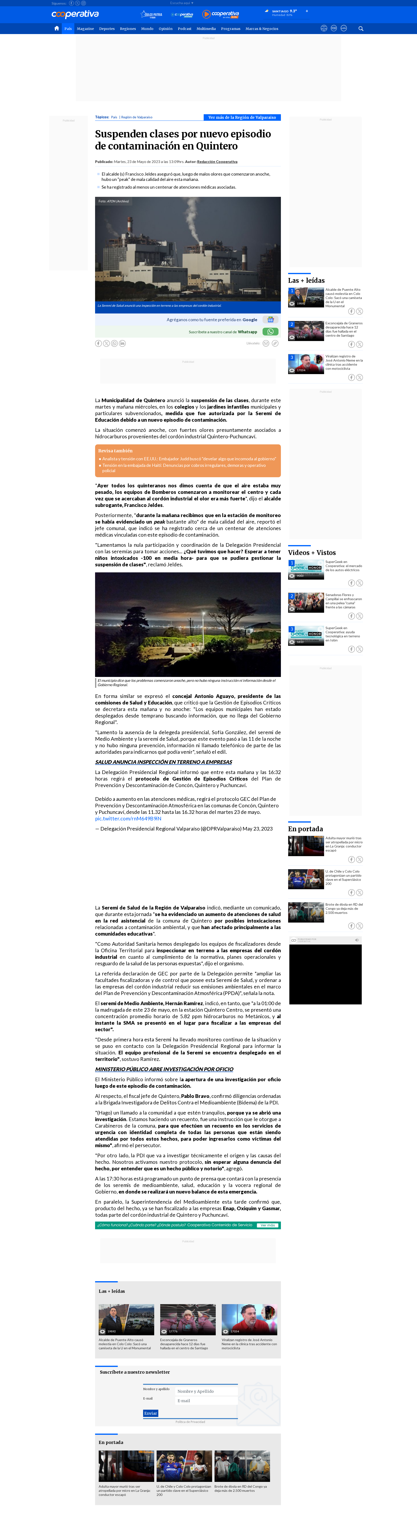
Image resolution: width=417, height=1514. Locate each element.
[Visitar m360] (334, 32)
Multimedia (206, 29)
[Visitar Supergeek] (344, 32)
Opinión (166, 29)
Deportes (107, 29)
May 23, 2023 (258, 828)
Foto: (102, 201)
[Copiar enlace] (275, 343)
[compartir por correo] (266, 343)
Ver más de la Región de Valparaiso (242, 117)
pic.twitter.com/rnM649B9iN (128, 818)
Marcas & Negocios (262, 29)
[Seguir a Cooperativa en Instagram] (83, 3)
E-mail (148, 1398)
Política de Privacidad (190, 1422)
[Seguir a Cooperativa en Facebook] (71, 3)
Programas (230, 29)
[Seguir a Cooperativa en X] (77, 3)
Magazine (85, 29)
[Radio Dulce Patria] (151, 14)
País (68, 29)
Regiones (128, 29)
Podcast (184, 29)
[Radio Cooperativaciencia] (182, 14)
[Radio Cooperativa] (220, 14)
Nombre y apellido (156, 1389)
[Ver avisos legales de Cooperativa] (324, 32)
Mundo (147, 29)
